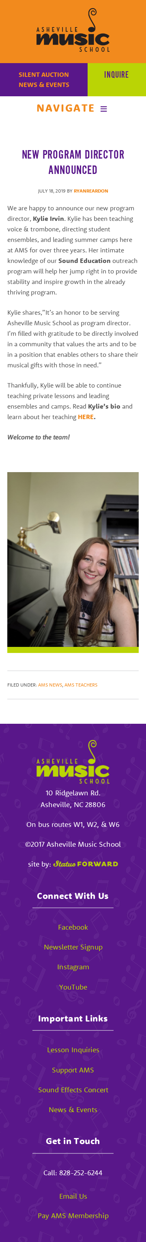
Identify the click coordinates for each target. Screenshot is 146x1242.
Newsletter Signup (73, 947)
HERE (86, 417)
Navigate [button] (65, 107)
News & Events (44, 85)
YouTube (73, 987)
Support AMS (73, 1070)
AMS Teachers (80, 685)
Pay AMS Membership (73, 1215)
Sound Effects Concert (73, 1089)
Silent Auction (44, 74)
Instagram (73, 966)
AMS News (50, 685)
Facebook (73, 927)
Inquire (116, 75)
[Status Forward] (85, 864)
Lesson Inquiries (73, 1049)
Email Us (73, 1196)
